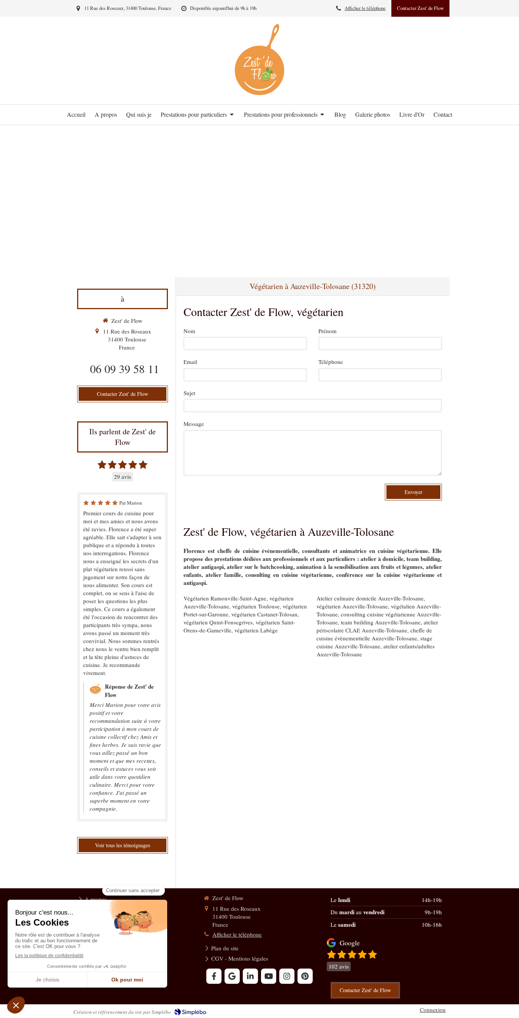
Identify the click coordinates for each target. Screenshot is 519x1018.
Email (190, 361)
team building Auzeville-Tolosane (381, 622)
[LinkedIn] (250, 976)
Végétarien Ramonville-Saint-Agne (225, 598)
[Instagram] (286, 976)
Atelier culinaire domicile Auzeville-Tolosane (370, 598)
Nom (189, 331)
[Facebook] (214, 976)
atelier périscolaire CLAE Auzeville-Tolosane (377, 626)
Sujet (189, 393)
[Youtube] (268, 976)
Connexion (433, 1009)
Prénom (327, 331)
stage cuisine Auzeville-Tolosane (374, 642)
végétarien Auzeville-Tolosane (352, 606)
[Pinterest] (305, 976)
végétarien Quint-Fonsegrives (218, 622)
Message (194, 423)
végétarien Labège (256, 630)
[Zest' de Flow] (259, 93)
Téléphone (330, 361)
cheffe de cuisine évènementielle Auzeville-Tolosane (374, 634)
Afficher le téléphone (365, 8)
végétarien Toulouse (256, 606)
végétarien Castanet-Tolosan (264, 614)
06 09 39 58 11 (124, 368)
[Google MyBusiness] (232, 976)
